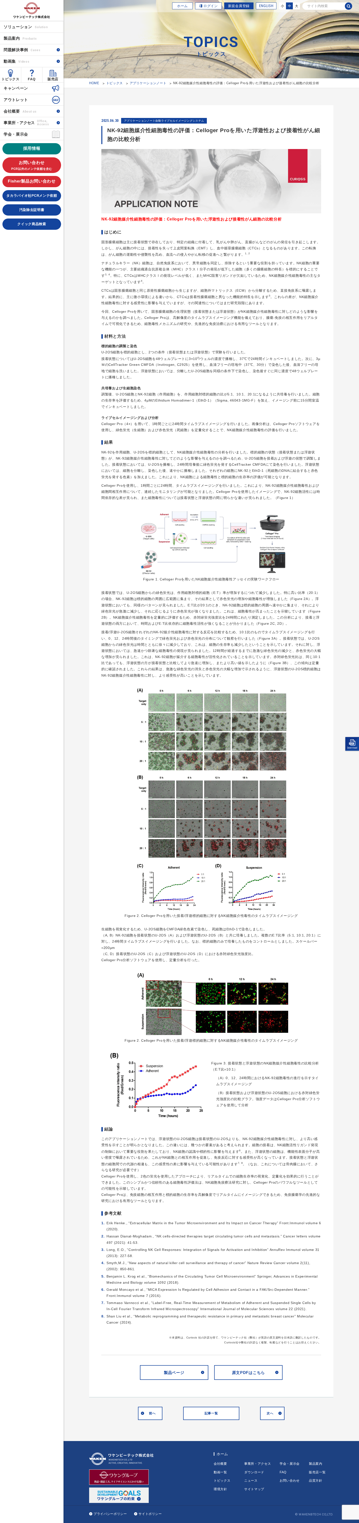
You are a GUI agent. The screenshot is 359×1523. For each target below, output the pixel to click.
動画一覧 (220, 1472)
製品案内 (315, 1463)
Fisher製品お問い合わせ (32, 181)
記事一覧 (211, 1413)
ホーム (182, 6)
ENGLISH (266, 6)
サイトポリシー (150, 1513)
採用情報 (32, 148)
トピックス (10, 79)
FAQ (31, 79)
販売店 (53, 79)
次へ (270, 1413)
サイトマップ (254, 1489)
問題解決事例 (22, 50)
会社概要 (20, 111)
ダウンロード (254, 1472)
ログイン (210, 6)
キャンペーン (16, 88)
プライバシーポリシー (110, 1513)
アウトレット (16, 100)
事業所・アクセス (257, 1463)
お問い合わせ (31, 165)
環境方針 (220, 1489)
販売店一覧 (317, 1472)
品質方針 (315, 1480)
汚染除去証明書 (31, 210)
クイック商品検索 (31, 224)
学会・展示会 (16, 134)
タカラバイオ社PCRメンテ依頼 (31, 195)
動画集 (16, 61)
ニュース (251, 1480)
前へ (152, 1413)
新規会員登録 (239, 6)
